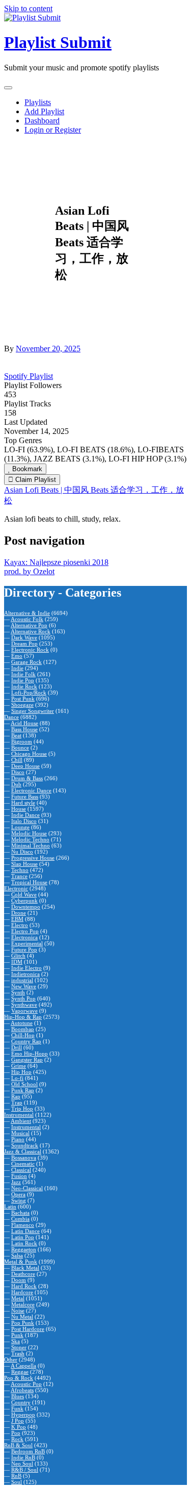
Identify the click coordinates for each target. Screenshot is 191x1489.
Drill (16, 1047)
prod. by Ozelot (29, 571)
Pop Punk (22, 1323)
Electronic (16, 888)
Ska (15, 1341)
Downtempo (25, 907)
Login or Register (52, 129)
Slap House (24, 864)
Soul (16, 1482)
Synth (18, 992)
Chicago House (29, 754)
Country (21, 1402)
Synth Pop (23, 998)
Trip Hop (22, 1109)
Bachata (20, 1213)
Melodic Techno (30, 839)
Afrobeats (22, 1390)
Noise (17, 1310)
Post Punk (23, 699)
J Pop (17, 1421)
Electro (19, 925)
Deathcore (23, 1274)
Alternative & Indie (27, 613)
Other (10, 1359)
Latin (10, 1206)
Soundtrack (24, 1145)
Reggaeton (23, 1249)
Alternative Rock (30, 631)
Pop (15, 1433)
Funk (17, 1408)
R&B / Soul (24, 1470)
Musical (20, 1133)
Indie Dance (25, 815)
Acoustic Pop (26, 1384)
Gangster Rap (27, 1060)
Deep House (25, 766)
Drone (18, 913)
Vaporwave (24, 1011)
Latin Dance (25, 1231)
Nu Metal (22, 1317)
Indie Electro (26, 968)
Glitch (18, 956)
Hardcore (22, 1292)
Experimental (27, 943)
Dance (11, 717)
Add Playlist (44, 111)
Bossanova (23, 1157)
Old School (24, 1084)
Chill (16, 760)
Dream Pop (24, 643)
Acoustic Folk (27, 619)
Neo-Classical (27, 1188)
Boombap (22, 1029)
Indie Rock (24, 686)
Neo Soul (22, 1463)
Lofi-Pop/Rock (28, 692)
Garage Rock (26, 662)
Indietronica (25, 974)
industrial (22, 980)
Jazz (16, 1182)
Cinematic (23, 1164)
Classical (21, 1170)
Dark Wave (24, 637)
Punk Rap (22, 1090)
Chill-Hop (23, 1035)
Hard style (23, 803)
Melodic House (29, 833)
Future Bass (24, 796)
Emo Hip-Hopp (29, 1053)
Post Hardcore (27, 1329)
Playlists (37, 102)
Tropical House (29, 882)
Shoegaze (22, 705)
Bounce (20, 747)
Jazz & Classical (22, 1151)
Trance (19, 876)
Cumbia (20, 1219)
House (18, 809)
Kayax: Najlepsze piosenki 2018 (56, 562)
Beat (16, 735)
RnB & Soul (18, 1445)
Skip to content (28, 8)
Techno (20, 870)
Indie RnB (23, 1457)
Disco (17, 772)
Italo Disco (24, 821)
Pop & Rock (18, 1378)
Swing (18, 1200)
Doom (18, 1280)
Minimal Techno (30, 845)
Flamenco (22, 1225)
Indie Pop (22, 680)
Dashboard (42, 120)
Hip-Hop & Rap (23, 1017)
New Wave (23, 986)
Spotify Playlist (28, 376)
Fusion (19, 1176)
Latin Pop (22, 1237)
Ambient (21, 1121)
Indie (17, 668)
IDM (16, 962)
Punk (17, 1335)
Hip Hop (21, 1072)
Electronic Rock (30, 650)
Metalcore (23, 1304)
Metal (17, 1298)
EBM (17, 919)
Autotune (22, 1023)
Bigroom (21, 741)
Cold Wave (24, 894)
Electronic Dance (31, 790)
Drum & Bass (27, 778)
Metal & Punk (20, 1262)
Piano (17, 1139)
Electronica (24, 937)
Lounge (20, 827)
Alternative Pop (29, 625)
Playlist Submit (58, 42)
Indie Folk (23, 674)
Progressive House (32, 858)
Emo (16, 656)
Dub (16, 784)
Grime (18, 1066)
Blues (17, 1396)
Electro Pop (25, 931)
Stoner (18, 1347)
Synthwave (24, 1005)
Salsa (17, 1255)
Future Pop (24, 949)
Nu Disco (22, 852)
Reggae (20, 1372)
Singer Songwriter (32, 711)
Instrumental (19, 1115)
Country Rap (26, 1041)
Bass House (24, 729)
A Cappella (23, 1366)
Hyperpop (23, 1414)
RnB (16, 1476)
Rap (15, 1096)
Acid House (24, 723)
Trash (17, 1353)
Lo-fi (17, 1078)
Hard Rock (24, 1286)
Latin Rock (24, 1243)
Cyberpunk (24, 900)
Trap (16, 1102)
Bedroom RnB (28, 1451)
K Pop (18, 1427)
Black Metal (25, 1268)
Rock (17, 1439)
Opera (18, 1194)
